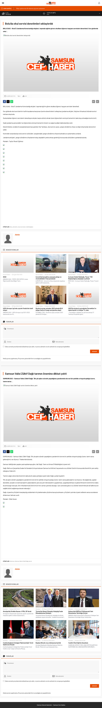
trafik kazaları (29, 227)
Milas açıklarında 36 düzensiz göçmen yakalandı (30, 8)
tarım (30, 561)
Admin (17, 235)
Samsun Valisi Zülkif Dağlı (21, 561)
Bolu (11, 227)
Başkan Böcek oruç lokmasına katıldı (48, 643)
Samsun (12, 561)
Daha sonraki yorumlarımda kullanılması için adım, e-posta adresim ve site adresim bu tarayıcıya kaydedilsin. (37, 346)
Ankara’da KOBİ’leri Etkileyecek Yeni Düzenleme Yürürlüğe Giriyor (80, 612)
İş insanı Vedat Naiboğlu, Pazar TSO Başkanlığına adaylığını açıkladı (80, 278)
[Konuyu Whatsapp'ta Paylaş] (11, 101)
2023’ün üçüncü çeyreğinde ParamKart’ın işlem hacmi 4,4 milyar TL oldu (82, 309)
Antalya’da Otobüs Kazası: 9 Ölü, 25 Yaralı (17, 611)
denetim (15, 227)
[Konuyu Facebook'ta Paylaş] (4, 101)
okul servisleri (22, 227)
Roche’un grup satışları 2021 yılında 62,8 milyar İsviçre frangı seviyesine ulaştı (49, 309)
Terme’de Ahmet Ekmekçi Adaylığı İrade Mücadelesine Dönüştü (49, 612)
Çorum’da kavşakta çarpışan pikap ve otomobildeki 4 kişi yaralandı (48, 278)
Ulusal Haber (6, 274)
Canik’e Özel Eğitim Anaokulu (78, 643)
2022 (4, 277)
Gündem (5, 609)
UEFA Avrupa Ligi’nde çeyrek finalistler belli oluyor (18, 309)
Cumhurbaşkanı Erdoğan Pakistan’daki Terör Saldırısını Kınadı (18, 644)
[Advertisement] (51, 198)
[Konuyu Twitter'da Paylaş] (8, 101)
